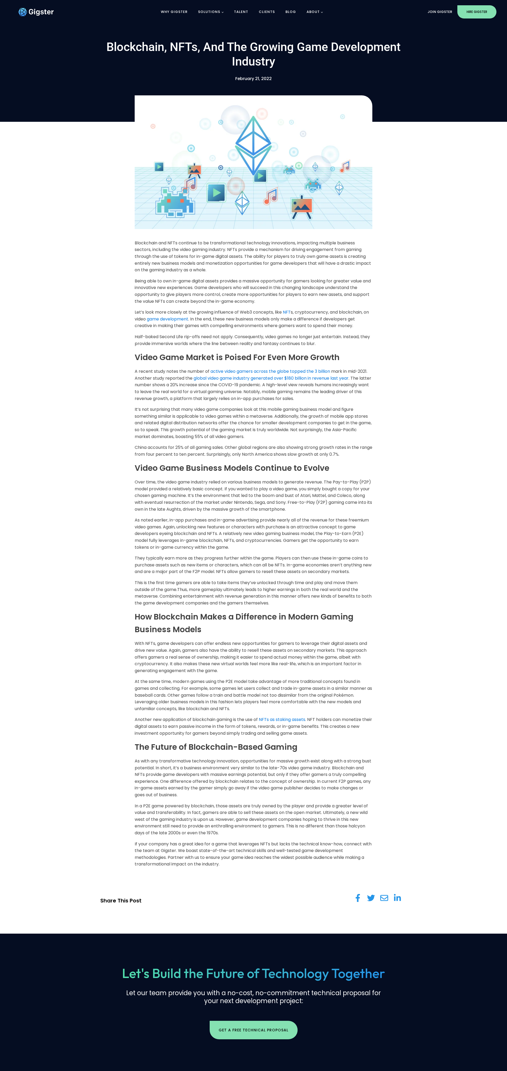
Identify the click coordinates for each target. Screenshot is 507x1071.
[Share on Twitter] (371, 898)
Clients (267, 11)
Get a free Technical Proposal (253, 1030)
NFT (287, 312)
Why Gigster (174, 11)
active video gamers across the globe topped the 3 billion (270, 371)
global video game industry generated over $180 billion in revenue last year (271, 378)
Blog (290, 11)
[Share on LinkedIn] (397, 898)
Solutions (209, 11)
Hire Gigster (477, 12)
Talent (241, 11)
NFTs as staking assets (282, 719)
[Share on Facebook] (358, 898)
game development (167, 319)
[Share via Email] (384, 898)
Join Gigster (440, 11)
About (313, 11)
